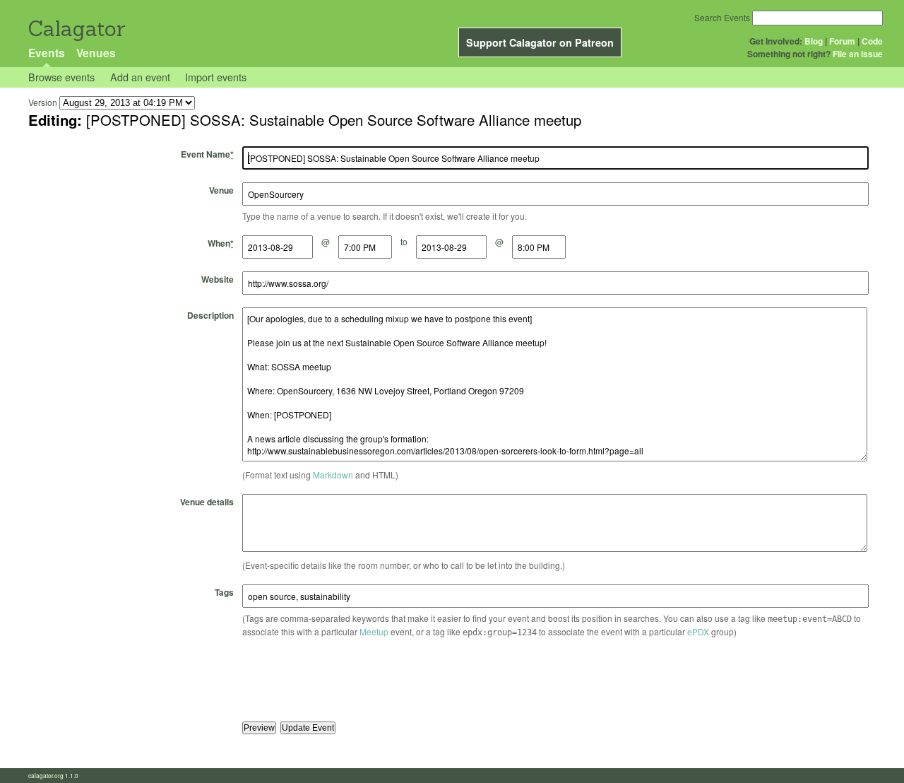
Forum (842, 41)
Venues (96, 53)
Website (217, 279)
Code (872, 41)
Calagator (76, 29)
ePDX (698, 631)
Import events (215, 76)
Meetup (373, 631)
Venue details (207, 501)
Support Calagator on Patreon (540, 42)
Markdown (333, 475)
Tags (224, 592)
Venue (221, 190)
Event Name (207, 154)
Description (210, 315)
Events (46, 53)
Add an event (140, 76)
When (221, 243)
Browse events (61, 76)
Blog (813, 41)
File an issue (858, 53)
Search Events (722, 17)
